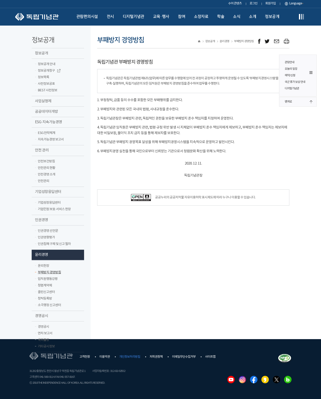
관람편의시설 (87, 16)
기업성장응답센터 (48, 192)
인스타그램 (242, 379)
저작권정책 (156, 357)
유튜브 (231, 379)
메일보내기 (277, 41)
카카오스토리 (265, 379)
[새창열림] (259, 41)
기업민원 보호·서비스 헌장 (54, 209)
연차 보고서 (45, 333)
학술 (220, 16)
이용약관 (104, 357)
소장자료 (201, 16)
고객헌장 (84, 357)
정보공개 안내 (46, 64)
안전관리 (43, 181)
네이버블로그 (288, 379)
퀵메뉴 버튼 (310, 72)
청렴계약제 (45, 285)
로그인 (253, 3)
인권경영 (41, 220)
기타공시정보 (46, 346)
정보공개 (272, 16)
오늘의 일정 (291, 69)
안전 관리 (42, 150)
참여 (181, 16)
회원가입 (270, 3)
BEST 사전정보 (47, 90)
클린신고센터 (46, 292)
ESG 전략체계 (46, 133)
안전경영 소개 (46, 174)
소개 (252, 16)
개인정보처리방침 (129, 357)
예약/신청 (290, 75)
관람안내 (289, 62)
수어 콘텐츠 (235, 3)
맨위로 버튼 (310, 101)
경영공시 (41, 316)
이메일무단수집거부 (184, 357)
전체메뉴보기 (301, 16)
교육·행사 (161, 16)
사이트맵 (210, 357)
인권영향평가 (46, 237)
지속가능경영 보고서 (51, 139)
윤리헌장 (43, 266)
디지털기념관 (133, 16)
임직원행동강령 (48, 279)
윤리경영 (41, 255)
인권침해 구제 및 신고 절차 (54, 244)
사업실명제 (43, 101)
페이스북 (253, 379)
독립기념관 (37, 17)
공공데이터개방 (46, 111)
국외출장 (43, 340)
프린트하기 (286, 41)
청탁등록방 (45, 298)
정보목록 (43, 77)
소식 (236, 16)
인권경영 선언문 (48, 231)
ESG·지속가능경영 (48, 122)
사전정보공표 (46, 84)
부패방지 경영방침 (49, 272)
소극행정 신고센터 (49, 305)
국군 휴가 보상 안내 (295, 82)
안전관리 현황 (46, 168)
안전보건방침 (46, 161)
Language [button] (295, 3)
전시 (110, 16)
